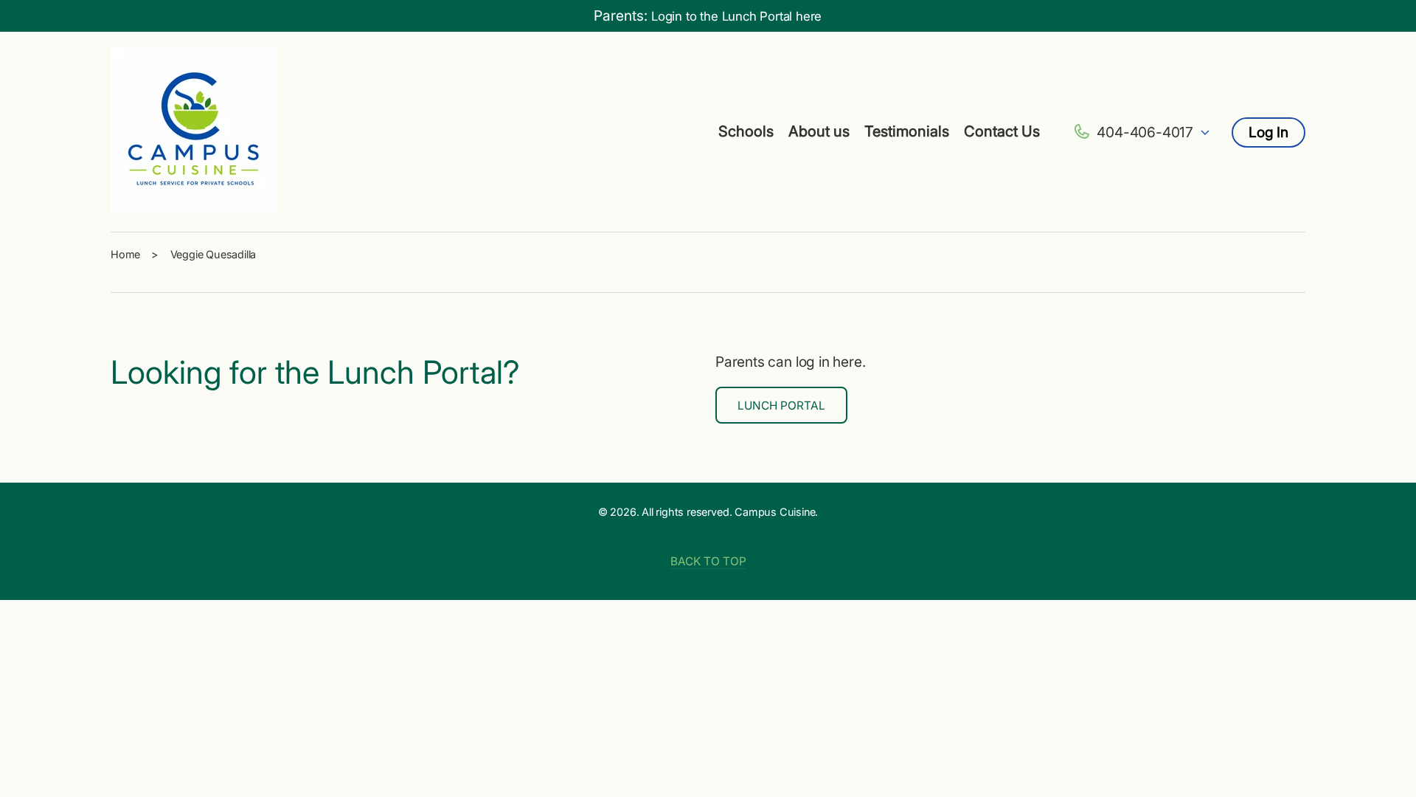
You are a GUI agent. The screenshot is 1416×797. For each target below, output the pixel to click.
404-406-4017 (1145, 132)
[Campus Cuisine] (193, 132)
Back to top (708, 561)
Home (125, 254)
